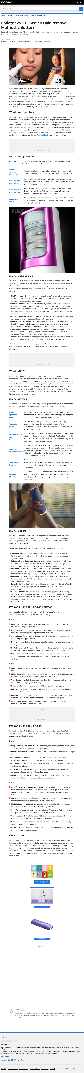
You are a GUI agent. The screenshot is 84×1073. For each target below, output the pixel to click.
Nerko (23, 1010)
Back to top (5, 1037)
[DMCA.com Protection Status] (5, 1057)
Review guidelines (13, 1069)
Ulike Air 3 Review (42, 939)
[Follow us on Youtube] (9, 1060)
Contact (52, 1069)
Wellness (10, 16)
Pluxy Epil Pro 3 (42, 135)
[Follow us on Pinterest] (22, 1060)
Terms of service (23, 1069)
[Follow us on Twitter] (18, 1060)
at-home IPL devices (57, 757)
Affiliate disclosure (35, 1069)
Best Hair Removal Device (42, 881)
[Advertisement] (42, 145)
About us (3, 1069)
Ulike (53, 592)
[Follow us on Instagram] (15, 1060)
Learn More (47, 41)
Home (3, 16)
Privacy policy (45, 1069)
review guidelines (10, 43)
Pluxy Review (42, 907)
